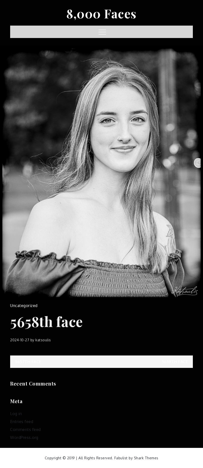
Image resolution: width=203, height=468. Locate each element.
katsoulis (43, 340)
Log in (16, 413)
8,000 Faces (101, 13)
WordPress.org (24, 437)
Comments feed (25, 429)
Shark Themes (146, 458)
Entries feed (21, 421)
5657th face (28, 361)
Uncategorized (24, 305)
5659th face (175, 361)
